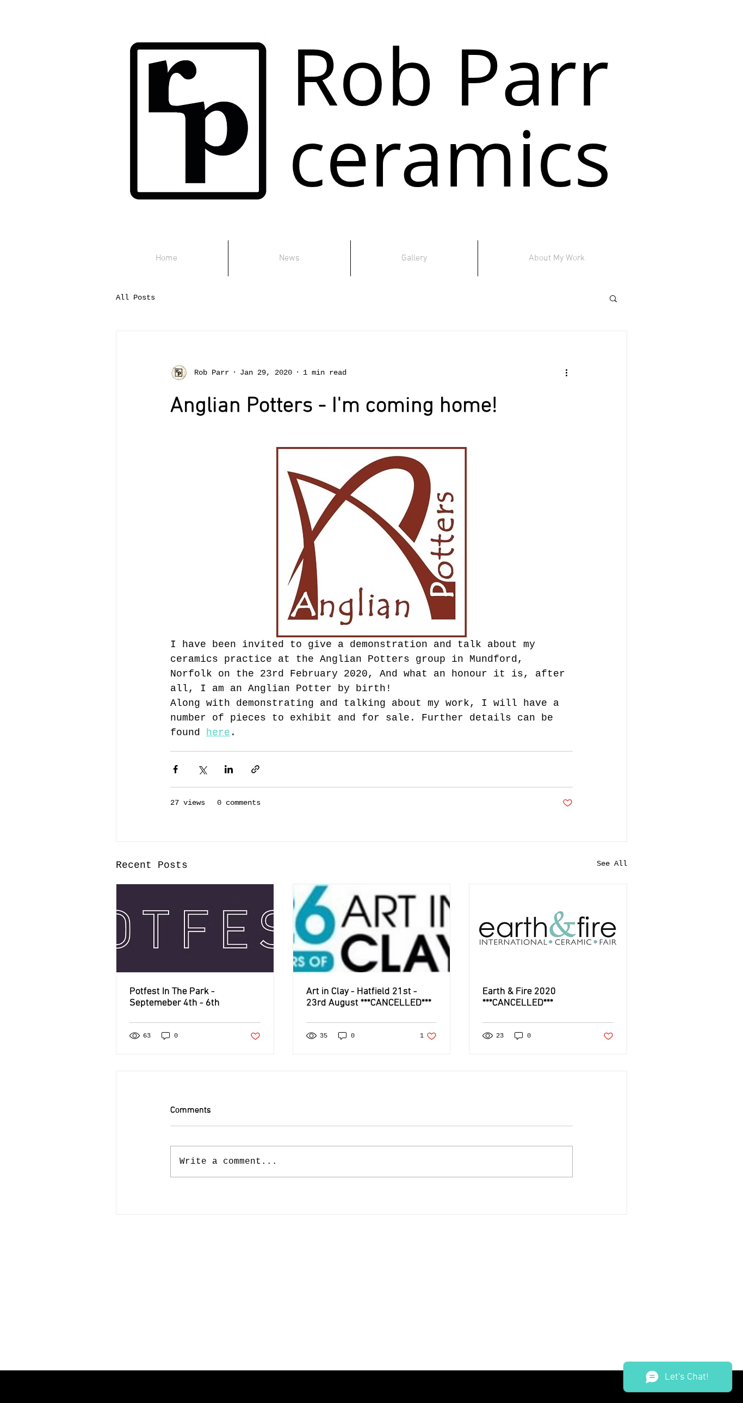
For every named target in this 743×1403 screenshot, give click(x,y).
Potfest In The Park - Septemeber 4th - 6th (174, 997)
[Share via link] (255, 769)
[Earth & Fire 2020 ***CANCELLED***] (548, 928)
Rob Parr (449, 75)
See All (612, 863)
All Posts (135, 297)
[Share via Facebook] (175, 769)
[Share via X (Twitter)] (202, 769)
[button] (613, 298)
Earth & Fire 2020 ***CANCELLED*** (519, 997)
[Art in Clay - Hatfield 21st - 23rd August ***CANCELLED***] (371, 928)
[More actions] (566, 372)
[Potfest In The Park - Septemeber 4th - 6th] (195, 928)
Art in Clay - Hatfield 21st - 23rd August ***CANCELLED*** (368, 997)
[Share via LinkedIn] (229, 769)
